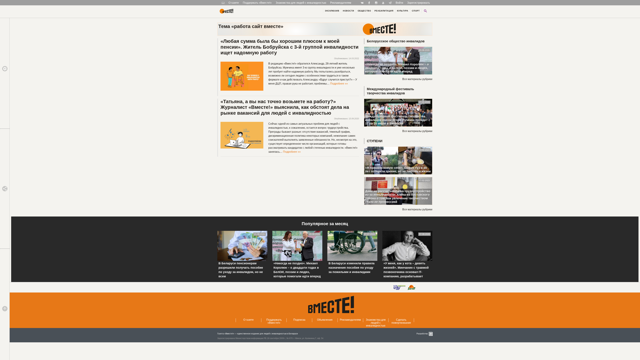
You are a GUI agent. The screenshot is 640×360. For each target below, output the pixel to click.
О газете (233, 2)
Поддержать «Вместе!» (257, 2)
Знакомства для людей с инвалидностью (301, 2)
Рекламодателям (340, 2)
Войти (399, 2)
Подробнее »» (339, 83)
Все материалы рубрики (417, 79)
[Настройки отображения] (223, 3)
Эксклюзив (332, 11)
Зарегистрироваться (420, 2)
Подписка (299, 319)
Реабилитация (384, 11)
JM (431, 333)
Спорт (416, 11)
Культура (402, 11)
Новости (348, 11)
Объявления (324, 319)
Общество (364, 11)
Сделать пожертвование (401, 321)
